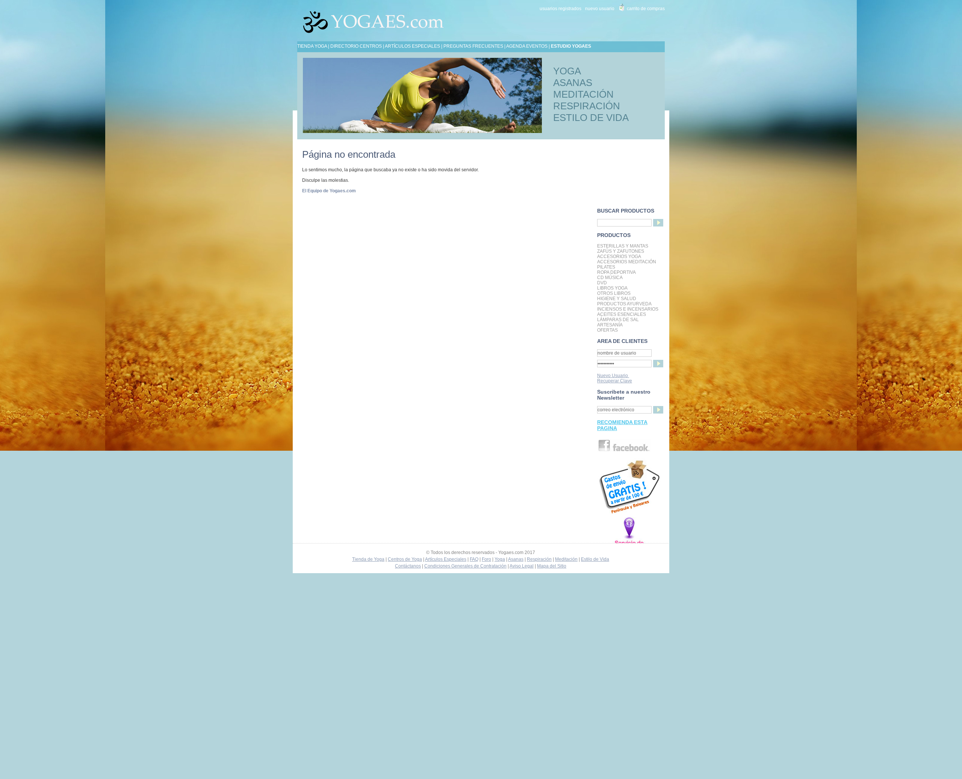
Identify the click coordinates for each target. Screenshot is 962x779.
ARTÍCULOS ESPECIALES (412, 46)
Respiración (539, 559)
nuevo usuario (599, 8)
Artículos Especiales (445, 559)
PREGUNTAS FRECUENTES (473, 46)
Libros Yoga (612, 288)
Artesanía (610, 325)
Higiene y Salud (616, 298)
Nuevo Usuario (613, 375)
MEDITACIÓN (583, 94)
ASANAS (572, 82)
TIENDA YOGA (312, 46)
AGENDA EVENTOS (527, 46)
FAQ (474, 559)
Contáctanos (408, 566)
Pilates (606, 267)
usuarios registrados (560, 8)
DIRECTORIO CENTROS (356, 46)
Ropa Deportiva (616, 272)
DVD (602, 282)
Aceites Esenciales (621, 314)
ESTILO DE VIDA (591, 117)
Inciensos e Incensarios (627, 309)
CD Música (610, 277)
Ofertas (607, 330)
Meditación (566, 559)
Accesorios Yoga (619, 256)
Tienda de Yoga (368, 559)
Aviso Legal (522, 566)
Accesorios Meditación (626, 261)
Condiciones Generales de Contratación (465, 566)
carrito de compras (646, 8)
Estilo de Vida (595, 559)
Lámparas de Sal (618, 319)
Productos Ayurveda (624, 303)
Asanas (515, 559)
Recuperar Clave (614, 380)
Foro (486, 559)
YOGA (567, 71)
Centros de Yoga (405, 559)
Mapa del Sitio (551, 566)
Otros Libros (614, 293)
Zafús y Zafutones (620, 251)
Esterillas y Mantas (622, 246)
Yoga (500, 559)
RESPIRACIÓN (586, 106)
